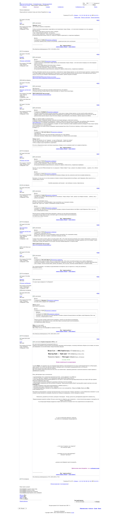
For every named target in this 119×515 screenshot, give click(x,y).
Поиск (95, 6)
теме (50, 12)
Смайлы (22, 496)
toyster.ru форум (28, 4)
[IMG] (21, 497)
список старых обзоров (61, 46)
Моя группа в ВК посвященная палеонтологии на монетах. (47, 78)
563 (84, 15)
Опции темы (77, 17)
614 (95, 15)
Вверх (99, 508)
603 (86, 15)
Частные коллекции (47, 4)
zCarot (72, 512)
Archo (21, 156)
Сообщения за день (79, 6)
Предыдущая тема (55, 483)
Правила (25, 6)
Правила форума (24, 501)
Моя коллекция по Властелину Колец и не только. (44, 76)
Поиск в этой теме (85, 17)
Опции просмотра (95, 17)
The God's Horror (23, 86)
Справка (48, 6)
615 (97, 15)
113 (80, 15)
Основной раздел (37, 4)
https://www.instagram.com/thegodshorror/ (42, 94)
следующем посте (95, 468)
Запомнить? (97, 3)
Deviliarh (22, 57)
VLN (21, 23)
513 (82, 15)
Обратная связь (84, 508)
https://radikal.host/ (37, 122)
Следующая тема (64, 483)
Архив (95, 508)
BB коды (22, 495)
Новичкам (36, 6)
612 (91, 15)
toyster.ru (91, 508)
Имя (84, 3)
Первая (76, 15)
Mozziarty (22, 279)
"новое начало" (72, 46)
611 (88, 15)
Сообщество (60, 6)
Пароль (84, 4)
